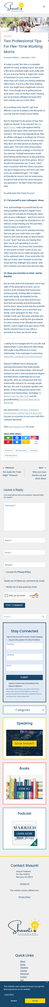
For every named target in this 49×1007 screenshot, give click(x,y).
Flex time (9, 450)
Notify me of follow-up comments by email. (24, 581)
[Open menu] (44, 6)
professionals (21, 450)
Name (8, 540)
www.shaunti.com (17, 426)
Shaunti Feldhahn (12, 58)
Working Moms (11, 456)
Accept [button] (35, 1001)
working (33, 450)
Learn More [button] (9, 994)
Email (8, 552)
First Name (10, 644)
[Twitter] (26, 438)
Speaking (24, 967)
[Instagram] (34, 438)
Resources (24, 974)
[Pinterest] (8, 442)
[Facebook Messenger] (17, 442)
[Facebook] (17, 438)
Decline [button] (14, 1001)
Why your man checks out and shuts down (39, 473)
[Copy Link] (26, 442)
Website (9, 565)
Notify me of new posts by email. (21, 587)
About (22, 961)
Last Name (10, 655)
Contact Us (24, 884)
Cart (22, 980)
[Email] (8, 438)
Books (22, 964)
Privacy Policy (24, 572)
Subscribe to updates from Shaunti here (22, 356)
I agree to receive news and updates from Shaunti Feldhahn (24, 684)
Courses (23, 971)
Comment (10, 505)
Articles (8, 36)
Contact (23, 977)
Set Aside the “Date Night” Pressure (12, 471)
